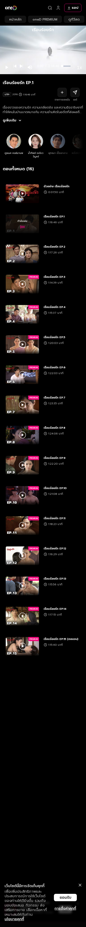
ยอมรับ (65, 897)
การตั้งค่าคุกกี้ (65, 908)
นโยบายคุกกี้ (14, 919)
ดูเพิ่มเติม (9, 120)
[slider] (66, 66)
